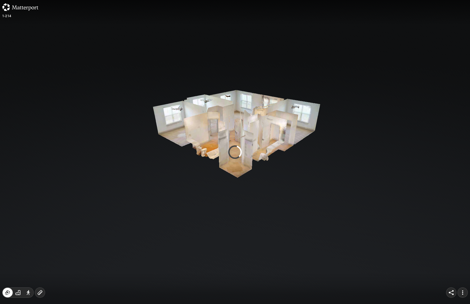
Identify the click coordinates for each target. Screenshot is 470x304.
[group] (18, 292)
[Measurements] (40, 292)
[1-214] (235, 152)
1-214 (6, 16)
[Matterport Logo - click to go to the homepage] (20, 7)
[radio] (7, 292)
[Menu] (462, 292)
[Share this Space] (451, 292)
